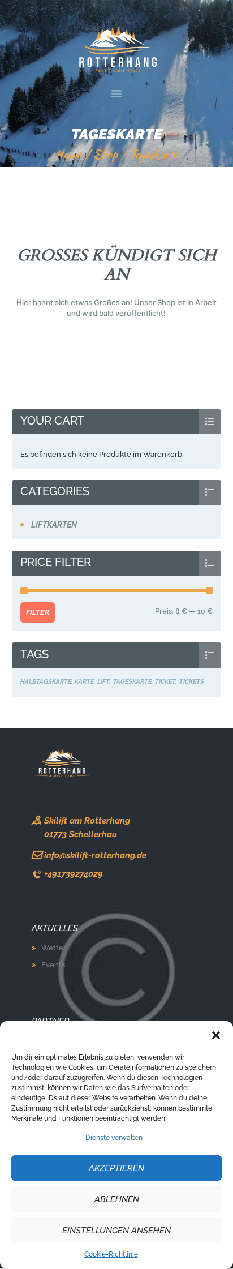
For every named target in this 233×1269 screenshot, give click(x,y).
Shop (105, 154)
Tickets (191, 681)
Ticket (165, 681)
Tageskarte (132, 681)
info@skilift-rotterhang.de (95, 855)
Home (68, 154)
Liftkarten (54, 524)
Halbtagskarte (45, 681)
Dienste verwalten (114, 1138)
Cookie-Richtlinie (111, 1254)
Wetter (53, 948)
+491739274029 (73, 873)
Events (53, 965)
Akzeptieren (116, 1168)
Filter (37, 612)
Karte (84, 681)
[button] (216, 1035)
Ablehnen (116, 1199)
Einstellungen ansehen (116, 1230)
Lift (103, 681)
